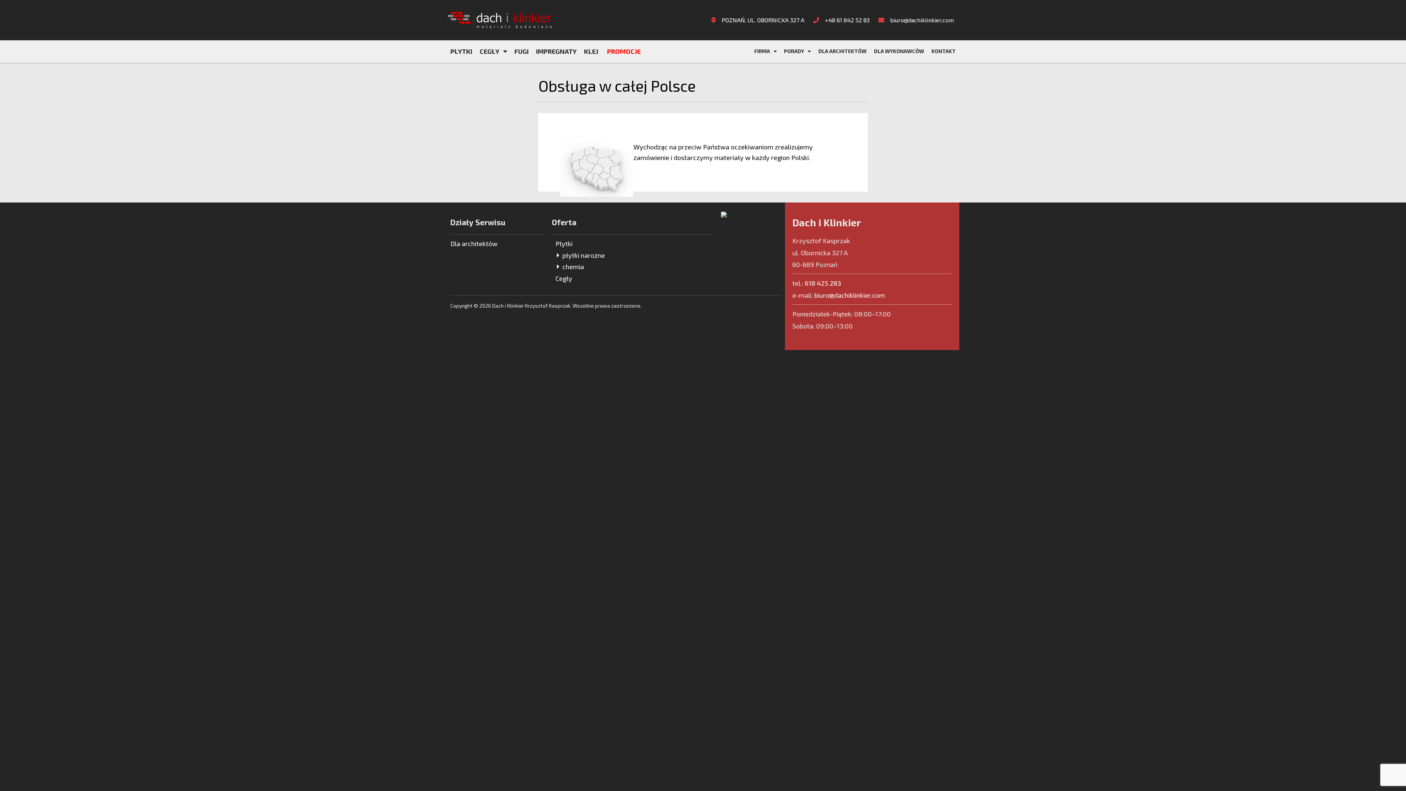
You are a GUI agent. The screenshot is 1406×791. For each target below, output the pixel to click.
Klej (591, 51)
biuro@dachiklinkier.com (921, 19)
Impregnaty (556, 51)
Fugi (521, 51)
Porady (794, 51)
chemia (571, 267)
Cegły (489, 51)
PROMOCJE (624, 51)
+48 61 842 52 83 (846, 19)
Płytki (461, 51)
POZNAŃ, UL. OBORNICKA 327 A (762, 19)
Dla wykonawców (899, 51)
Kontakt (943, 51)
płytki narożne (582, 255)
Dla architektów (842, 51)
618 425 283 (823, 283)
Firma (762, 51)
